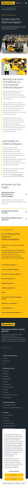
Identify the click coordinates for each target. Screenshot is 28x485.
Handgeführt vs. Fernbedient (8, 303)
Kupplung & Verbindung (7, 283)
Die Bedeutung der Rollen (7, 288)
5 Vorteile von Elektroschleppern (9, 269)
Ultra (4, 363)
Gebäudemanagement (8, 428)
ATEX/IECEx (6, 392)
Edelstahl (5, 389)
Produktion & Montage (8, 423)
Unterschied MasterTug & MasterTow (11, 312)
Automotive (6, 418)
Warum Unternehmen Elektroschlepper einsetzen (11, 298)
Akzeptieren (14, 475)
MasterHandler (6, 379)
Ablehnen (14, 479)
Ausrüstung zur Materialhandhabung (12, 407)
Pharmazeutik (6, 420)
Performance (6, 361)
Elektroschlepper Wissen (9, 405)
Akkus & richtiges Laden (7, 278)
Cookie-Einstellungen (14, 471)
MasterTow (6, 376)
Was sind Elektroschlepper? (8, 265)
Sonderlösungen (7, 397)
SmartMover (6, 371)
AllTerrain (5, 381)
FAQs (2, 292)
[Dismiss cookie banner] (23, 432)
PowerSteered (6, 384)
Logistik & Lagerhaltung (9, 425)
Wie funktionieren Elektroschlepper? (10, 274)
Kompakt (5, 358)
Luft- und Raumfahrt (8, 415)
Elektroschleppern (18, 174)
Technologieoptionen (6, 308)
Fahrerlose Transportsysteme (10, 395)
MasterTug (5, 373)
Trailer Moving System (8, 387)
